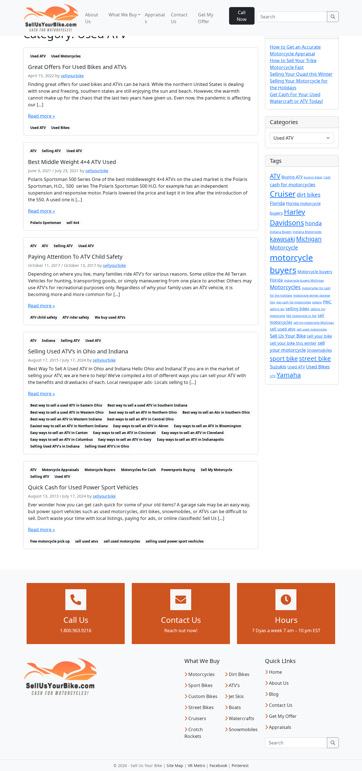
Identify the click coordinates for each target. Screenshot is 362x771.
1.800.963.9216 (75, 630)
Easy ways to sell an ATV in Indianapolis (190, 439)
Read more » (41, 116)
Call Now (242, 15)
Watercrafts (241, 718)
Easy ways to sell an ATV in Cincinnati (124, 432)
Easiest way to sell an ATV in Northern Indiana (69, 426)
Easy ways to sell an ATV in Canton (59, 432)
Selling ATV (51, 150)
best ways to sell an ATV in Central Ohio (140, 419)
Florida (277, 203)
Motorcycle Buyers (100, 469)
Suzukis (278, 366)
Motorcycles (285, 287)
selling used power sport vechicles (175, 541)
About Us (91, 18)
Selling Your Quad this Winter (301, 74)
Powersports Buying (178, 469)
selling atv (277, 309)
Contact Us (179, 18)
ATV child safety (43, 317)
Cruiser (283, 194)
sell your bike (319, 336)
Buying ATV (292, 177)
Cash (327, 177)
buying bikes (313, 177)
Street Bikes (201, 707)
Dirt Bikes (239, 674)
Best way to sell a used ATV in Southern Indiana (147, 405)
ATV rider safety (76, 317)
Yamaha (289, 374)
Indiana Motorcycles (307, 232)
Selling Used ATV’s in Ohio (107, 446)
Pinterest (240, 765)
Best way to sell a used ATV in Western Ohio (67, 412)
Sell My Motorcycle (216, 469)
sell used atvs (86, 541)
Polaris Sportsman (45, 222)
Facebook (218, 765)
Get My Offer (205, 18)
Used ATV (38, 56)
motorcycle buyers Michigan (304, 280)
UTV (272, 376)
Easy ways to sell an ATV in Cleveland (192, 432)
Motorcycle (284, 247)
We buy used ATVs (110, 317)
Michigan (309, 239)
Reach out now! (180, 630)
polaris (317, 302)
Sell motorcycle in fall (301, 316)
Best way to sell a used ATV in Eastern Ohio (66, 405)
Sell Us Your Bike (288, 335)
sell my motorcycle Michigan (314, 323)
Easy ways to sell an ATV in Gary (124, 439)
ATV (33, 150)
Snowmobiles (319, 350)
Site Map (175, 765)
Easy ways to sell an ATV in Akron (140, 426)
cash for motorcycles (292, 184)
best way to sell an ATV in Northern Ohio (143, 412)
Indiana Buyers (281, 232)
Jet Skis (236, 696)
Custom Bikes (202, 696)
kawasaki (282, 239)
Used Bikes (60, 127)
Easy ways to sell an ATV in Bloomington (207, 426)
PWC (327, 301)
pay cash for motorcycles (293, 302)
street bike (315, 358)
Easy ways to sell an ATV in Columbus (61, 439)
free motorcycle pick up (50, 541)
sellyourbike (72, 75)
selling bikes (297, 308)
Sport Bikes (200, 685)
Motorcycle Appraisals (60, 469)
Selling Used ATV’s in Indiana (54, 446)
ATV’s (234, 685)
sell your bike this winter (293, 343)
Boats (235, 707)
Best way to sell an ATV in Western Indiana (66, 419)
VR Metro (196, 765)
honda (313, 223)
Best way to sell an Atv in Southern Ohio (216, 412)
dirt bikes (308, 194)
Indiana (48, 340)
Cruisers (197, 718)
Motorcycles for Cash (138, 469)
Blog (274, 694)
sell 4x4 (72, 222)
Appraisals (155, 18)
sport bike (284, 358)
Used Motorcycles (66, 56)
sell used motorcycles (122, 541)
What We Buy (123, 15)
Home (275, 672)
